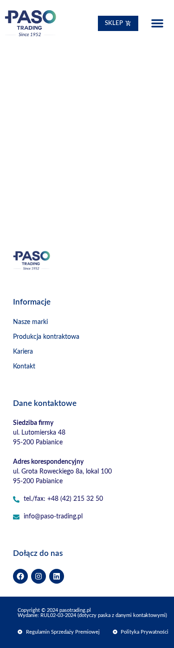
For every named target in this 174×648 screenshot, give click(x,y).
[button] (157, 23)
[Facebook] (20, 576)
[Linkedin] (56, 576)
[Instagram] (38, 576)
